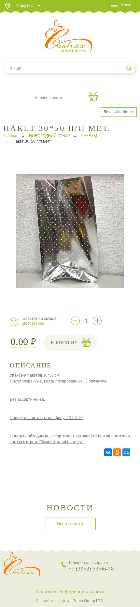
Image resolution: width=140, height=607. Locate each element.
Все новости (70, 523)
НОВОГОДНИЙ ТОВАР (49, 135)
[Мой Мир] (126, 452)
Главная (11, 135)
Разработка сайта (52, 601)
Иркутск (24, 5)
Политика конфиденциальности (70, 591)
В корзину (64, 342)
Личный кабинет (119, 112)
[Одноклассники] (117, 452)
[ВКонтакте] (108, 452)
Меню (125, 5)
